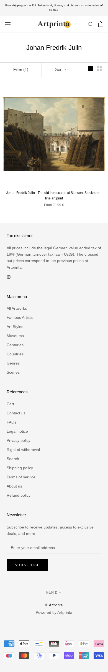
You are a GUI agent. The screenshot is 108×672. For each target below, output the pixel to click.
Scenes (13, 372)
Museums (15, 336)
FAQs (11, 422)
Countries (15, 354)
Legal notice (17, 431)
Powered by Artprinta (54, 612)
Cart (10, 404)
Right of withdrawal (23, 449)
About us (14, 486)
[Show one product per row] (90, 68)
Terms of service (21, 477)
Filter (20, 69)
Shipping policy (20, 468)
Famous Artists (20, 317)
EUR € (51, 593)
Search (13, 458)
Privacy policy (18, 440)
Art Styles (15, 326)
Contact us (16, 413)
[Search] (90, 24)
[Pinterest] (9, 277)
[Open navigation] (8, 24)
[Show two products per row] (99, 68)
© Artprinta (54, 605)
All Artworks (17, 308)
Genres (13, 363)
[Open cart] (100, 24)
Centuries (15, 345)
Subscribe (27, 565)
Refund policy (18, 495)
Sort (59, 69)
